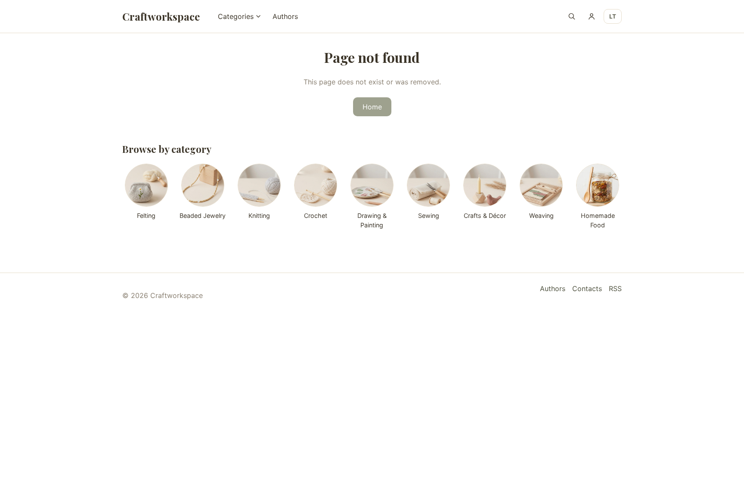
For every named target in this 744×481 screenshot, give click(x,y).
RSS (615, 288)
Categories (236, 16)
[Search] (572, 16)
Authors (285, 16)
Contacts (587, 288)
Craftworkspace (161, 16)
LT (612, 16)
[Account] (591, 16)
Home (372, 106)
